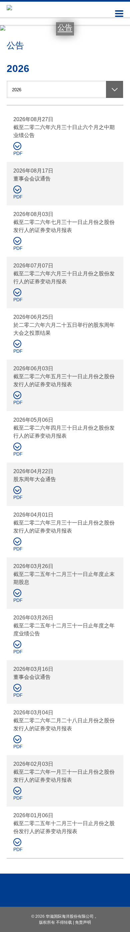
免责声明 (83, 922)
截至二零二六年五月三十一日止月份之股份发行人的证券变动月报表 (64, 380)
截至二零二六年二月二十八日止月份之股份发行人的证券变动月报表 (64, 724)
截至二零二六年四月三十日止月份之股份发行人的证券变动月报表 (64, 432)
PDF (18, 153)
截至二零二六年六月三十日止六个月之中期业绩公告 (64, 131)
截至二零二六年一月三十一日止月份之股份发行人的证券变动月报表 (64, 776)
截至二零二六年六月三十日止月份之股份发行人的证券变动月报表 (64, 277)
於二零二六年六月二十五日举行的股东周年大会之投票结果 (64, 329)
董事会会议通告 (32, 178)
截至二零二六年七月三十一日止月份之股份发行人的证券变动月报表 (64, 226)
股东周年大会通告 (34, 479)
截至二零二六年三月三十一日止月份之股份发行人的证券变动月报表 (64, 527)
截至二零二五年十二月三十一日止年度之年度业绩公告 (64, 629)
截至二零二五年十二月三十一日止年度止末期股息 (64, 578)
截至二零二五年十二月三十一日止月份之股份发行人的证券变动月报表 (64, 827)
